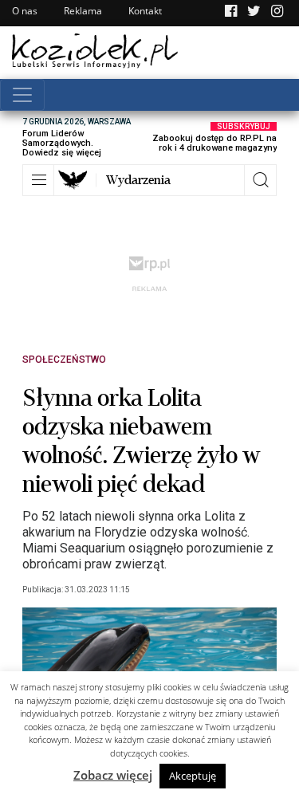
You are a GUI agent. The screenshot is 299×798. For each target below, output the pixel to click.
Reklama (83, 11)
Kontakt (145, 11)
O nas (24, 11)
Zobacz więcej (112, 775)
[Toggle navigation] (22, 95)
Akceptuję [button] (192, 776)
